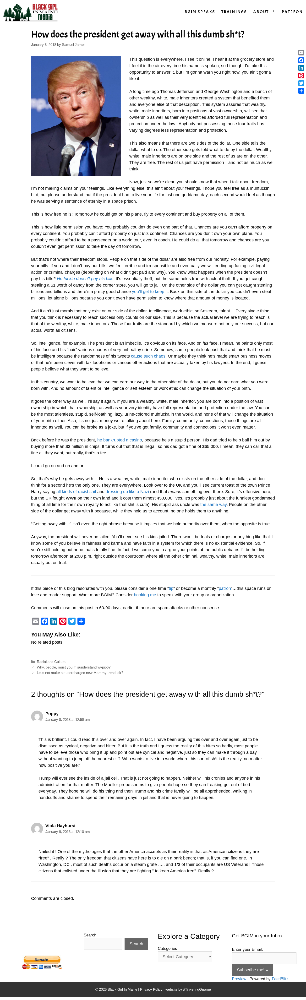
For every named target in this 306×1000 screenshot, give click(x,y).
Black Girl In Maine (123, 989)
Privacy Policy (151, 989)
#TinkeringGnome (197, 989)
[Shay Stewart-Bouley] (31, 12)
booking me (145, 594)
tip (171, 588)
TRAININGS (234, 12)
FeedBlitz (280, 979)
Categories (167, 948)
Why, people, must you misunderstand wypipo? (73, 667)
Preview (239, 979)
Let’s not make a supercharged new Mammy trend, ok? (80, 673)
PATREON (292, 12)
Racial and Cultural (51, 662)
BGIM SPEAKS (200, 12)
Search (90, 935)
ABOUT (261, 12)
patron (225, 588)
